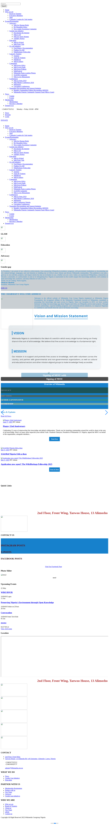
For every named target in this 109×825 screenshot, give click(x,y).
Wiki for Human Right (21, 25)
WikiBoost (17, 60)
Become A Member (15, 104)
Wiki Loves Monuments (22, 77)
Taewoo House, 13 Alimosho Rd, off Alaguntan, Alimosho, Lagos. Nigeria (30, 759)
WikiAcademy (18, 61)
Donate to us (9, 105)
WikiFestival (18, 71)
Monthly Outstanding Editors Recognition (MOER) (31, 90)
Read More (54, 439)
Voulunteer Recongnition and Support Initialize (25, 88)
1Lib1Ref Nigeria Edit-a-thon (14, 454)
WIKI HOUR (7, 592)
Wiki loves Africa (19, 65)
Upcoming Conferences (22, 86)
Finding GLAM (19, 50)
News (7, 94)
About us (8, 808)
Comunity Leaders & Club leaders (20, 19)
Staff (11, 17)
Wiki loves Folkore (20, 69)
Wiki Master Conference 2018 (24, 82)
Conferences (13, 79)
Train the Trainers (19, 58)
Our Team (8, 792)
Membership (9, 100)
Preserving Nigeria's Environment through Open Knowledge (27, 602)
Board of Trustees (15, 14)
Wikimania (17, 84)
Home (7, 10)
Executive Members (16, 15)
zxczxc (3, 623)
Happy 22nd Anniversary (14, 426)
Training (16, 56)
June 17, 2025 (7, 422)
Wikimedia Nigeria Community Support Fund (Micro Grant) (34, 92)
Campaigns (13, 63)
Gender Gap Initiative (12, 778)
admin (7, 812)
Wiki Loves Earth (19, 67)
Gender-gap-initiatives (12, 796)
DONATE (4, 120)
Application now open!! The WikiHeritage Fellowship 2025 (26, 464)
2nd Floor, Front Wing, (13, 757)
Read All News (6, 416)
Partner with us (10, 790)
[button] (106, 412)
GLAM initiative (15, 46)
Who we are (9, 12)
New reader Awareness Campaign (25, 29)
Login (7, 117)
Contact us (5, 507)
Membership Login (9, 490)
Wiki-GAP (17, 35)
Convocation (6, 613)
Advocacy (12, 23)
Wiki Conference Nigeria (22, 202)
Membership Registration (12, 494)
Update (11, 96)
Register (8, 115)
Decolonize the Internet (21, 33)
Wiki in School (19, 42)
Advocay (8, 794)
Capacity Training (15, 54)
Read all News (54, 469)
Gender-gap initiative (16, 31)
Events (11, 98)
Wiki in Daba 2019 (20, 81)
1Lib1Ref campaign (20, 75)
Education (12, 40)
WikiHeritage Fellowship (22, 52)
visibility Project (19, 38)
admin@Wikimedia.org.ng (14, 768)
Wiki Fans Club (19, 44)
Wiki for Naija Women (21, 37)
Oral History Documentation (23, 48)
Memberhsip (13, 102)
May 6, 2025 (5, 450)
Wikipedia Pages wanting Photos (25, 73)
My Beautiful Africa (20, 27)
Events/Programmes (12, 21)
